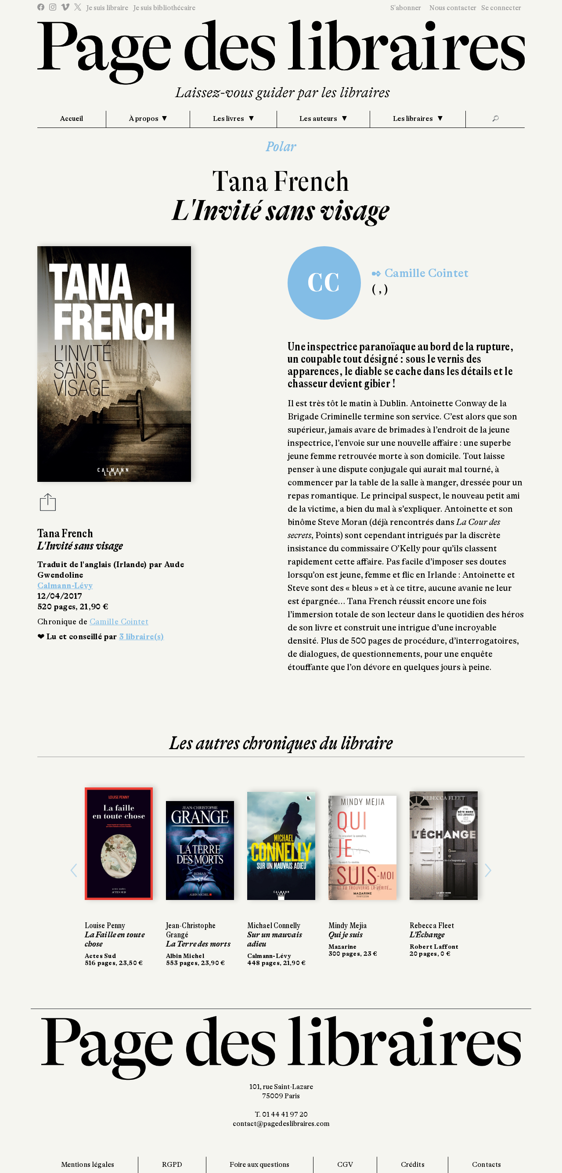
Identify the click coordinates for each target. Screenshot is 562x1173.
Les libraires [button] (413, 119)
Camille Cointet (119, 621)
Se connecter (501, 8)
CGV (345, 1165)
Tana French (281, 181)
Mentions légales (88, 1165)
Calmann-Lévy (65, 585)
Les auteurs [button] (319, 119)
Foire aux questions (259, 1165)
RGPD (172, 1165)
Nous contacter (452, 8)
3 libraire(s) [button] (141, 636)
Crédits (413, 1165)
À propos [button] (144, 119)
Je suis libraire (107, 8)
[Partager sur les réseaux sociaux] (47, 505)
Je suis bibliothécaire (164, 8)
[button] (74, 870)
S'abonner (405, 8)
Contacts (486, 1165)
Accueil (71, 119)
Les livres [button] (229, 119)
